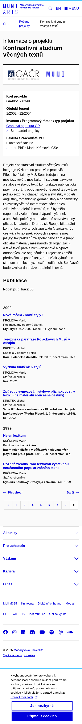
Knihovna (27, 603)
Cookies (29, 655)
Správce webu (12, 655)
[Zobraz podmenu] (72, 533)
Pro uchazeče (14, 546)
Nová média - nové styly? (23, 315)
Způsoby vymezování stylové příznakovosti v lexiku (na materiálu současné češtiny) (39, 393)
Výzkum (9, 558)
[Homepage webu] (23, 9)
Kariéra (9, 571)
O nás (7, 584)
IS (23, 614)
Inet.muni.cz (37, 614)
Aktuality (10, 533)
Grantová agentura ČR (23, 126)
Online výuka (57, 614)
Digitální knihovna (49, 603)
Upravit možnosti (22, 697)
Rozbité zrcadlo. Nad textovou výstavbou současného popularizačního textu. (36, 466)
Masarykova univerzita (29, 650)
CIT (15, 614)
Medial (70, 603)
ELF (6, 614)
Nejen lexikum (14, 435)
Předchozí (15, 492)
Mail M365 (10, 603)
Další (70, 492)
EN (58, 9)
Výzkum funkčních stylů (22, 367)
